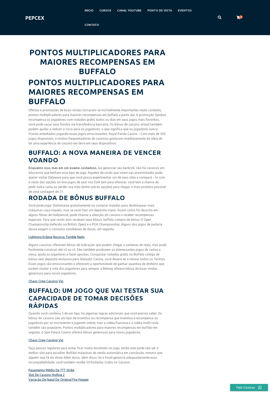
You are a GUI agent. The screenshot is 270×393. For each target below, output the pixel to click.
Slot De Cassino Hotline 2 (46, 375)
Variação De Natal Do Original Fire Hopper (58, 379)
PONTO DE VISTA (159, 10)
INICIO (89, 10)
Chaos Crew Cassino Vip (45, 281)
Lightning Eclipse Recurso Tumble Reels (56, 237)
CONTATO (92, 24)
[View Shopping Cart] (238, 17)
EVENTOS (185, 10)
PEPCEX (34, 18)
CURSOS (105, 10)
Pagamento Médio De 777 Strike (51, 370)
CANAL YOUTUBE (129, 10)
